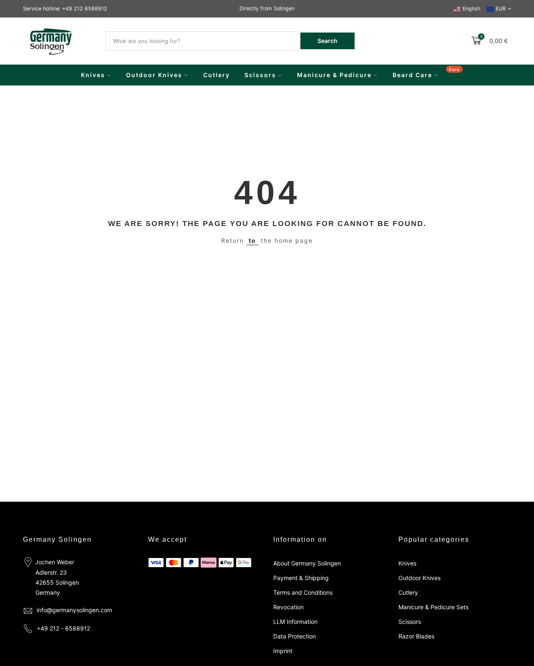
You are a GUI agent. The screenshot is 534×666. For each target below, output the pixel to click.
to (252, 240)
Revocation (288, 607)
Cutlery (216, 74)
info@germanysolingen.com (74, 609)
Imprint (282, 650)
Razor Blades (416, 636)
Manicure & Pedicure (334, 74)
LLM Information (295, 621)
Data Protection (294, 636)
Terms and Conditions (302, 592)
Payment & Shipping (301, 577)
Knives (93, 74)
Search (327, 40)
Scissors (260, 74)
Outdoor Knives (154, 74)
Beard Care (412, 74)
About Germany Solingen (307, 563)
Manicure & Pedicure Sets (433, 607)
